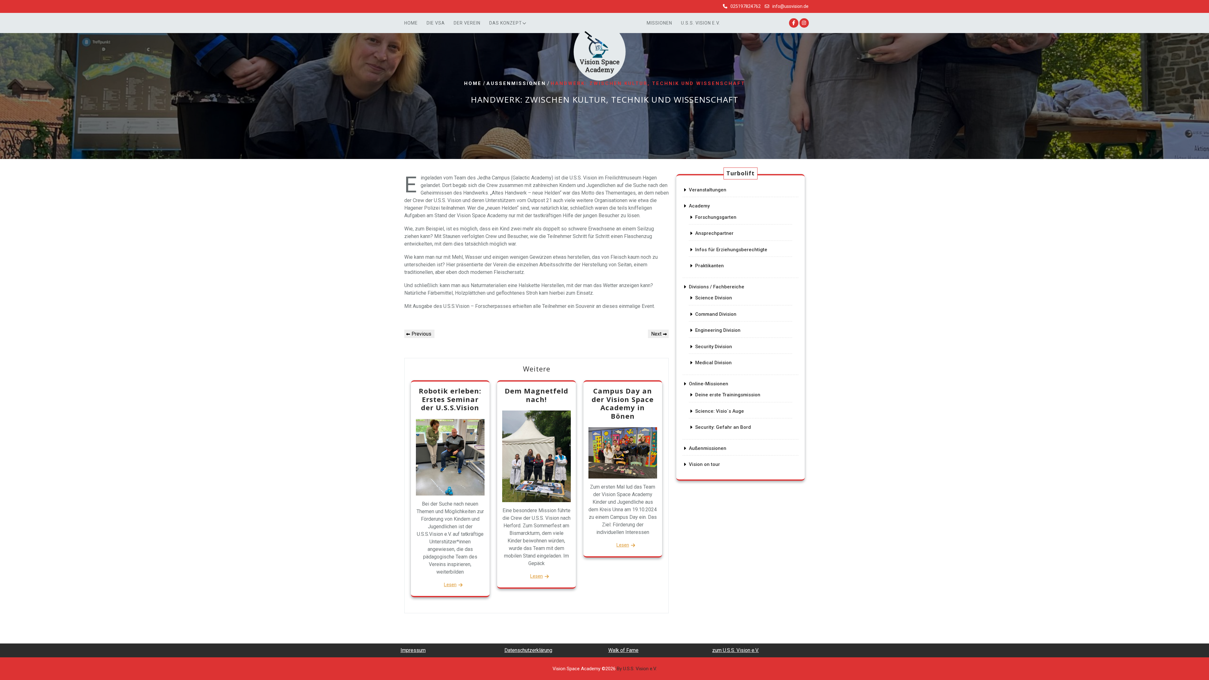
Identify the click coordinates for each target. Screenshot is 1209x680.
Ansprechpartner (714, 233)
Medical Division (713, 363)
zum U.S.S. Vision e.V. (735, 650)
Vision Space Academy (600, 66)
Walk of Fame (623, 650)
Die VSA (436, 23)
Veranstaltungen (707, 190)
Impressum (413, 650)
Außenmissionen (516, 83)
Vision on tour (704, 464)
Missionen (659, 23)
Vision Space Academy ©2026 (605, 669)
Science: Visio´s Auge (719, 411)
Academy (699, 206)
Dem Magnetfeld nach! (536, 395)
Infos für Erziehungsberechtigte (731, 249)
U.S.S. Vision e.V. (700, 23)
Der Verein (467, 23)
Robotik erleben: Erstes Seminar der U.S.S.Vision (450, 399)
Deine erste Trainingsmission (727, 395)
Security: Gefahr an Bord (723, 427)
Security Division (713, 346)
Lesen (450, 584)
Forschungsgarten (715, 217)
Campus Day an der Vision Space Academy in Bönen (623, 403)
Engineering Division (718, 330)
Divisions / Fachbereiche (716, 287)
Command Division (715, 314)
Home (411, 23)
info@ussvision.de (790, 6)
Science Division (713, 298)
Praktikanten (709, 266)
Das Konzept (505, 23)
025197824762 (745, 6)
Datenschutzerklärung (528, 650)
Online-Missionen (708, 384)
